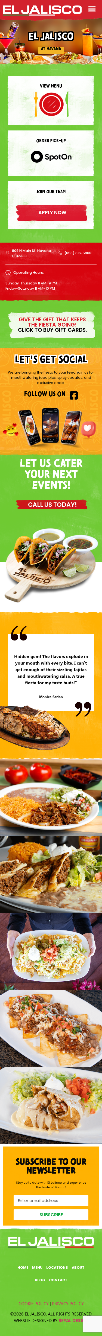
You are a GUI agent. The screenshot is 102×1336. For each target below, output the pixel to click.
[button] (92, 9)
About (78, 1267)
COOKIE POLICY (33, 1303)
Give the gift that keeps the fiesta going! (52, 325)
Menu (37, 1267)
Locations (57, 1267)
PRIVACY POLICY (68, 1303)
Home (22, 1267)
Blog (40, 1280)
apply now (52, 212)
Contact (58, 1280)
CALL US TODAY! (52, 504)
